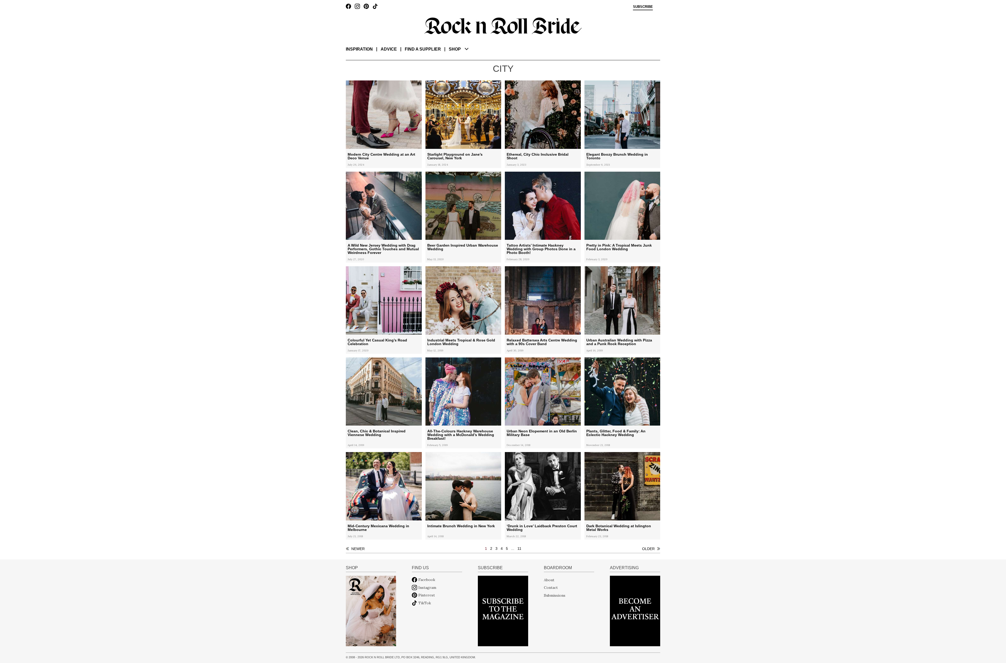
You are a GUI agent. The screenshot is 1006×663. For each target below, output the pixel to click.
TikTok (424, 603)
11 (519, 548)
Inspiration (359, 49)
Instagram (427, 587)
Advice (389, 49)
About (549, 579)
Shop (455, 49)
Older (648, 549)
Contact (551, 587)
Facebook (426, 579)
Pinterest (426, 595)
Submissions (554, 595)
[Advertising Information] (635, 610)
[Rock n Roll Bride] (503, 25)
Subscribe (643, 7)
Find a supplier (423, 49)
